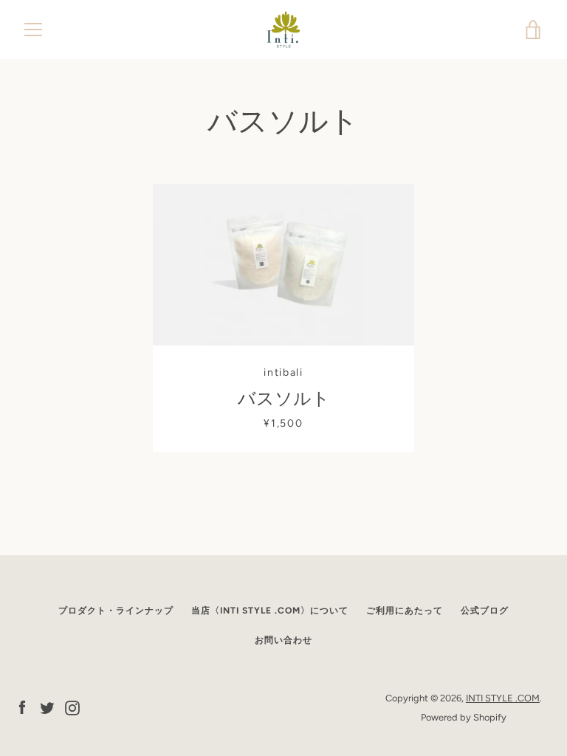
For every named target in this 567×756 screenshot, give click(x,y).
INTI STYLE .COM (503, 698)
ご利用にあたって (404, 610)
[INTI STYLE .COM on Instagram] (72, 707)
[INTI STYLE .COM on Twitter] (47, 707)
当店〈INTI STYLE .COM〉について (269, 610)
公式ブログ (485, 610)
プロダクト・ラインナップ (115, 610)
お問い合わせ (283, 640)
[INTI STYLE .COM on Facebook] (22, 707)
